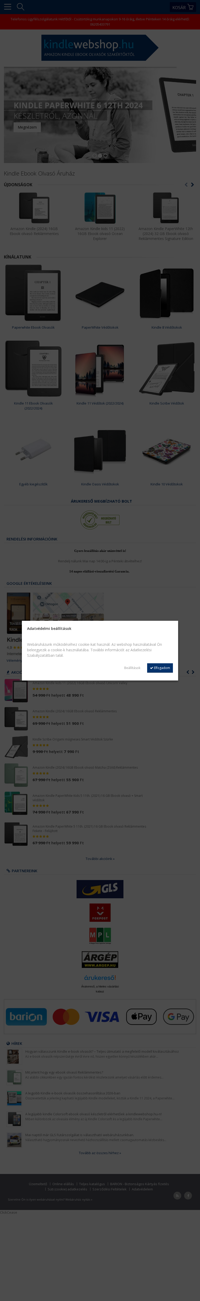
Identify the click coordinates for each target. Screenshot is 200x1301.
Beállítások (132, 668)
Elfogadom (161, 668)
